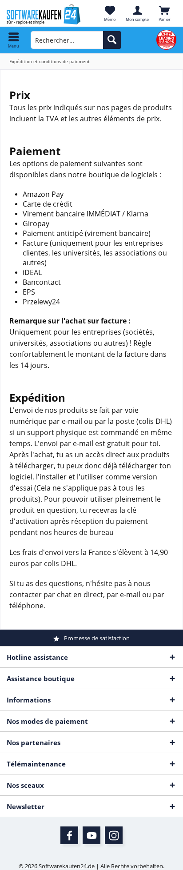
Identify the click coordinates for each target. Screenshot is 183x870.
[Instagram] (114, 835)
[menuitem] (14, 40)
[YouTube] (91, 835)
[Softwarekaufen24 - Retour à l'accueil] (46, 14)
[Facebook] (69, 835)
